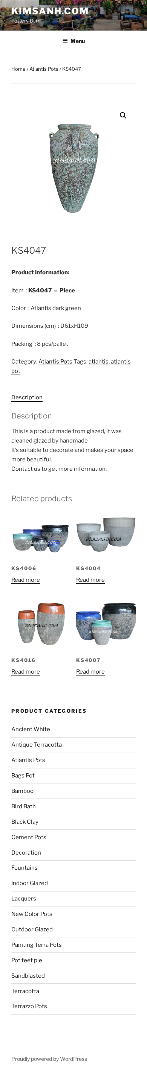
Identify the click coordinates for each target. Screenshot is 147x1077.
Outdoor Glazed (32, 929)
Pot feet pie (26, 960)
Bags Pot (23, 775)
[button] (123, 115)
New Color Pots (31, 914)
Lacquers (23, 898)
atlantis (99, 361)
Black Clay (24, 821)
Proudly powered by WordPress (49, 1059)
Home (18, 69)
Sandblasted (28, 975)
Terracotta (25, 991)
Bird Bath (23, 806)
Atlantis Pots (43, 69)
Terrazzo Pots (29, 1006)
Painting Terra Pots (36, 945)
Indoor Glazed (29, 883)
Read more (25, 580)
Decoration (26, 852)
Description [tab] (27, 397)
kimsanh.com (50, 11)
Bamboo (22, 791)
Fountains (24, 867)
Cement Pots (28, 837)
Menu (77, 41)
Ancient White (30, 729)
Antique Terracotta (36, 744)
